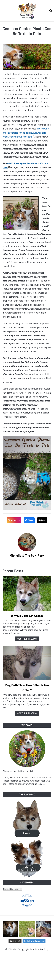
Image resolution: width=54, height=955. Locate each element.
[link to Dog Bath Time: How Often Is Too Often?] (27, 663)
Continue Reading (27, 639)
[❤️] (10, 929)
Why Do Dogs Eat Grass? (27, 615)
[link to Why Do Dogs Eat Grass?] (27, 593)
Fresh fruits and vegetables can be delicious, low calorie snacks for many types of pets (26, 133)
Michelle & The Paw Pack (27, 555)
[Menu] (4, 11)
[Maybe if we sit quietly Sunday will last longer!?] (27, 929)
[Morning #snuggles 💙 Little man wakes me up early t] (43, 929)
